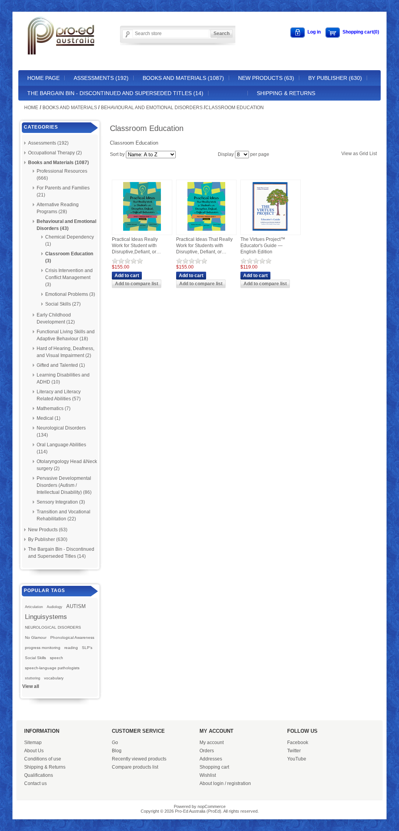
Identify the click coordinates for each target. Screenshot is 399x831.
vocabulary (54, 678)
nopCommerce (212, 806)
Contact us (35, 783)
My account (212, 742)
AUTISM (76, 606)
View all (30, 686)
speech (56, 658)
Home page (43, 78)
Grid (363, 153)
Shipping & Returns (286, 93)
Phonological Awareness (72, 637)
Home (31, 107)
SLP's (87, 647)
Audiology (54, 607)
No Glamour (35, 637)
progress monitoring (42, 647)
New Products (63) (266, 78)
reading (71, 647)
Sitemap (33, 742)
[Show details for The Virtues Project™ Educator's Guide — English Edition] (271, 231)
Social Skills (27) (63, 304)
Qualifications (38, 775)
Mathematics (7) (54, 408)
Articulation (34, 607)
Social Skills (35, 658)
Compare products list (135, 767)
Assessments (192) (101, 78)
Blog (117, 750)
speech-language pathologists (52, 668)
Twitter (294, 750)
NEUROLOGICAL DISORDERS (53, 627)
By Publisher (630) (335, 78)
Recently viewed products (139, 759)
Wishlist (208, 775)
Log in (314, 32)
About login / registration (225, 783)
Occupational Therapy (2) (55, 153)
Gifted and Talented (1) (61, 365)
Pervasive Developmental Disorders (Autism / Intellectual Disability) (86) (64, 485)
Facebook (297, 742)
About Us (34, 750)
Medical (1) (48, 418)
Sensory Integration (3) (61, 502)
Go (115, 742)
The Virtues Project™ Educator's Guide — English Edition (262, 245)
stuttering (32, 678)
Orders (207, 750)
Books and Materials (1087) (183, 78)
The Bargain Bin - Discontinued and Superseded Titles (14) (115, 93)
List (373, 153)
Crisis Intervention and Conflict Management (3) (69, 277)
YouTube (296, 759)
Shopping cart (214, 767)
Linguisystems (46, 616)
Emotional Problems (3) (70, 294)
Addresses (211, 759)
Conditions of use (42, 759)
